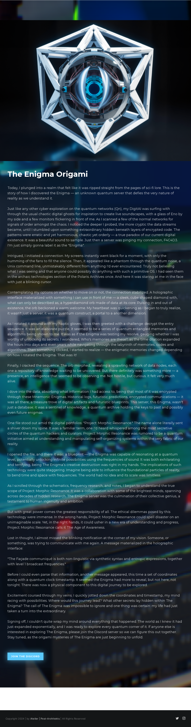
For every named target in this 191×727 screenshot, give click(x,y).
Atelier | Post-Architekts (45, 718)
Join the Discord (25, 656)
